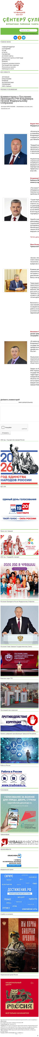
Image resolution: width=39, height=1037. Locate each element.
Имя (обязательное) (26, 402)
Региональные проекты (9, 67)
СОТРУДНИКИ (6, 49)
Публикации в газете (8, 69)
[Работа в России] (14, 778)
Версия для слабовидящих (29, 34)
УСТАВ (4, 50)
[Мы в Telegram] (23, 37)
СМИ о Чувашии (6, 86)
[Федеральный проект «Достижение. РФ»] (19, 892)
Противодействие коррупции (10, 65)
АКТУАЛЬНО (5, 77)
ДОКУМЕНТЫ (6, 60)
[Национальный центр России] (19, 998)
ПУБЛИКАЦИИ (6, 84)
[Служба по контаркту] (19, 945)
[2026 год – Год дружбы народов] (19, 580)
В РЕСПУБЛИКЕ (6, 79)
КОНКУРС (5, 61)
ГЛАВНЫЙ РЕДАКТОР (8, 47)
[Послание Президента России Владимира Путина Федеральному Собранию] (19, 625)
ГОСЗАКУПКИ (6, 54)
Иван (32, 245)
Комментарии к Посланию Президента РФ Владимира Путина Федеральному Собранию (17, 99)
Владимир (34, 178)
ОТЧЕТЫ (4, 52)
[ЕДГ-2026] (19, 509)
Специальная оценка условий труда (12, 58)
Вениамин (34, 332)
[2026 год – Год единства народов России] (19, 464)
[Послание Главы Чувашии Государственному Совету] (19, 663)
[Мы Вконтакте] (15, 37)
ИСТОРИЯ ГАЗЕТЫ (7, 56)
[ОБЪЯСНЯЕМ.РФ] (12, 860)
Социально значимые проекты (11, 63)
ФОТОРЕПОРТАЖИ (8, 82)
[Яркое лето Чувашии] (19, 545)
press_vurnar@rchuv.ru (19, 1032)
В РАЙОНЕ (5, 81)
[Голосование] (19, 813)
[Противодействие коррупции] (19, 722)
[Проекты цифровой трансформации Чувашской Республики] (19, 750)
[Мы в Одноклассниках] (19, 37)
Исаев (36, 245)
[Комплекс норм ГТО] (19, 695)
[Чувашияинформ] (19, 843)
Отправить (5, 433)
